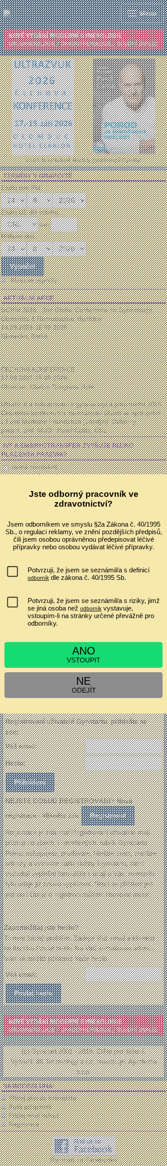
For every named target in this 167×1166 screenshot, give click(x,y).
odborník (38, 578)
